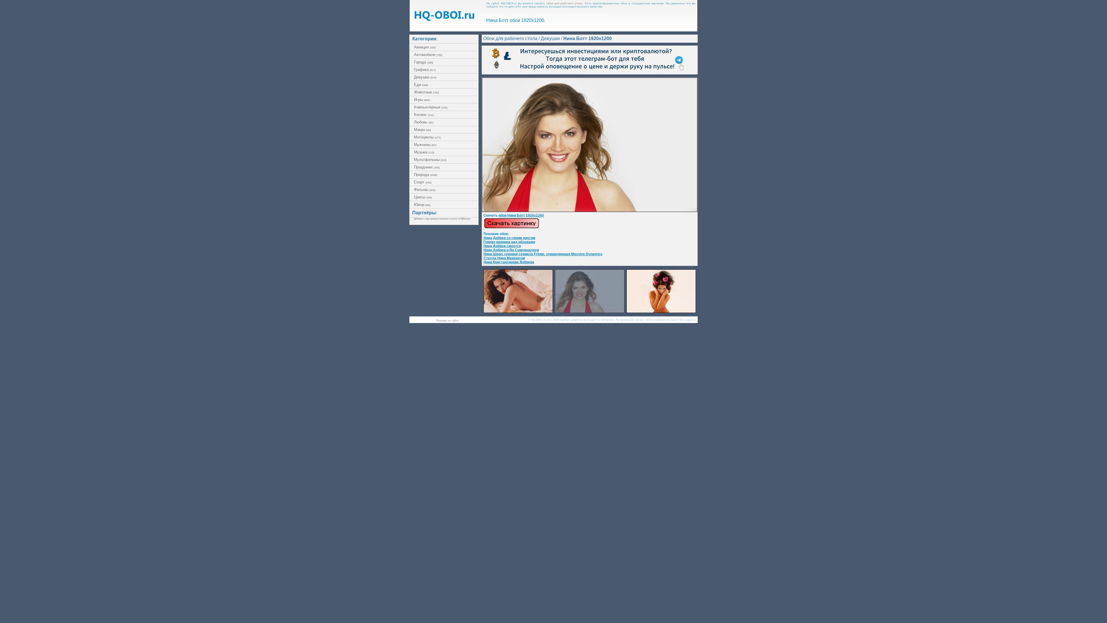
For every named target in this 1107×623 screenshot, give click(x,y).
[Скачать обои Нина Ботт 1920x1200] (511, 227)
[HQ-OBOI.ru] (444, 19)
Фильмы (424, 189)
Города (423, 62)
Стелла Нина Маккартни (504, 258)
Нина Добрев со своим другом (509, 238)
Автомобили (428, 54)
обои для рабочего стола (564, 3)
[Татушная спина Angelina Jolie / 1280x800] (518, 311)
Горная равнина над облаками (509, 242)
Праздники (426, 167)
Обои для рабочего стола (510, 38)
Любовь (423, 122)
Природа (425, 174)
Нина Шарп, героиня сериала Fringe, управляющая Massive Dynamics (543, 254)
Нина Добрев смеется (502, 246)
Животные (426, 92)
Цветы (423, 197)
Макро (422, 129)
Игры (422, 99)
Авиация (425, 47)
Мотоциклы (427, 137)
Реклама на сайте (447, 320)
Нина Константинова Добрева (508, 262)
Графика (425, 69)
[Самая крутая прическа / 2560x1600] (661, 311)
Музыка (424, 152)
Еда (421, 84)
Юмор (422, 204)
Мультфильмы (430, 159)
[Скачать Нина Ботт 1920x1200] (589, 211)
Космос (424, 114)
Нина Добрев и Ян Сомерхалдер (511, 250)
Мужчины (425, 144)
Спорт (422, 182)
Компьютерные (430, 107)
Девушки (425, 77)
